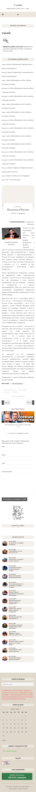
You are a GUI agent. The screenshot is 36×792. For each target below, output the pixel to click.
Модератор (22, 213)
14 (18, 724)
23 (26, 728)
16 (25, 724)
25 (7, 732)
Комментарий (7, 471)
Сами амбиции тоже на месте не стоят (15, 551)
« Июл (4, 740)
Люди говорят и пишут (10, 390)
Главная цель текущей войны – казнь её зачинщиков (15, 610)
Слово (18, 5)
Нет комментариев (18, 396)
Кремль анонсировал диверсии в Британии (15, 576)
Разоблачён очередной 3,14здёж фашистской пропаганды (15, 626)
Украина (15, 392)
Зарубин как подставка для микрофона (15, 617)
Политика (18, 206)
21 (18, 728)
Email (3, 455)
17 (3, 728)
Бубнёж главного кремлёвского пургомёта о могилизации (16, 594)
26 (11, 732)
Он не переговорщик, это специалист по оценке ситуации (16, 585)
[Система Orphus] (6, 43)
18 (7, 728)
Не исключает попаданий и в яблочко (18, 425)
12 (10, 724)
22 (22, 728)
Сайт (3, 463)
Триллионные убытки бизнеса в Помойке (15, 658)
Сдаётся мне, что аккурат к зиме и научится (16, 560)
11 (7, 724)
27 (14, 732)
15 (22, 724)
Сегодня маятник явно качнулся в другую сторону (15, 569)
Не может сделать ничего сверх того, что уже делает (16, 643)
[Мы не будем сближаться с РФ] (6, 402)
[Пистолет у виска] (30, 402)
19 (11, 728)
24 (3, 732)
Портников (7, 392)
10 (3, 724)
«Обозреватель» (17, 383)
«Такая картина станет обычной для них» (15, 650)
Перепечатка (22, 390)
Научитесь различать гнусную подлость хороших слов (15, 602)
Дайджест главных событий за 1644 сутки (15, 634)
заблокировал (17, 777)
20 (15, 728)
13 (14, 724)
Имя (3, 446)
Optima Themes (22, 788)
